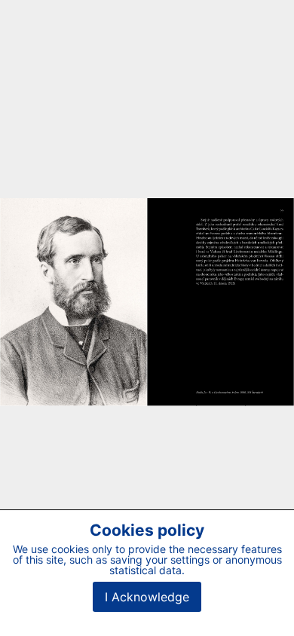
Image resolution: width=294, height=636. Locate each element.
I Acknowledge (147, 596)
